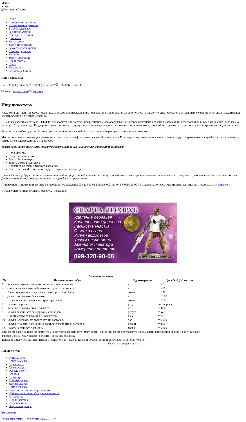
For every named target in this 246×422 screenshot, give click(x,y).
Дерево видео (17, 367)
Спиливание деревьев (22, 22)
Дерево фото (16, 364)
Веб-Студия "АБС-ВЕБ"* (40, 418)
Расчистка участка (20, 31)
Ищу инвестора (18, 399)
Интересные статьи (20, 70)
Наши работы (17, 60)
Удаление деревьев (20, 44)
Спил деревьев (18, 386)
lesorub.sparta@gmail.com (28, 91)
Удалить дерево (18, 383)
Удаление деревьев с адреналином (30, 390)
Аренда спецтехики (21, 35)
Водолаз (14, 373)
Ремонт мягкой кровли (23, 47)
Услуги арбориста (19, 57)
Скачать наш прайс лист (123, 343)
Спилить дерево (18, 380)
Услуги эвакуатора (20, 406)
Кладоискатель (18, 403)
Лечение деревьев (20, 51)
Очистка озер (17, 357)
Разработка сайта (11, 418)
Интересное (16, 396)
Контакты (15, 67)
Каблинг (14, 54)
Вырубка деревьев (20, 28)
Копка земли (16, 41)
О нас (12, 18)
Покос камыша (18, 360)
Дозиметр (15, 377)
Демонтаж (15, 38)
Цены (12, 64)
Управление (8, 412)
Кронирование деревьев (23, 25)
